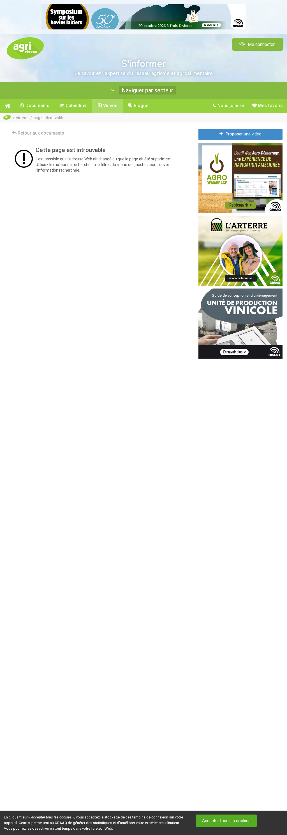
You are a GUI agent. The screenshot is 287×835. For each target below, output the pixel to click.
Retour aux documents (40, 133)
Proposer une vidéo (243, 134)
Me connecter (261, 44)
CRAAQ (61, 823)
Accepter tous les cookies (226, 820)
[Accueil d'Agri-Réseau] (25, 48)
